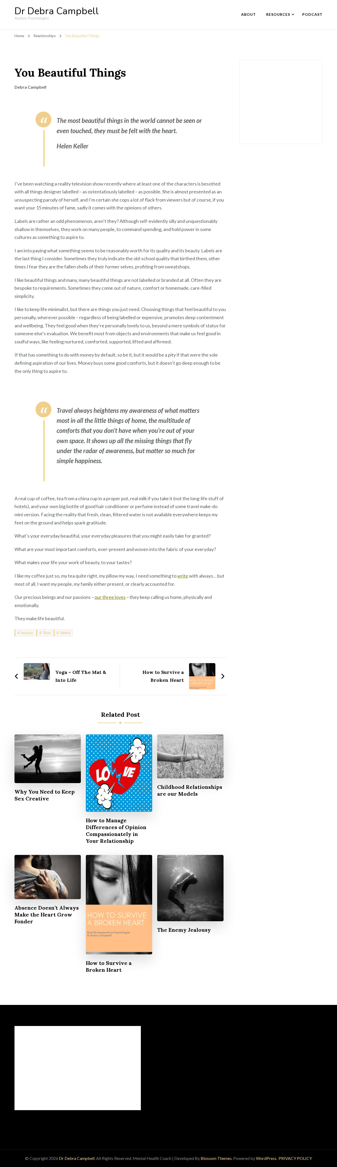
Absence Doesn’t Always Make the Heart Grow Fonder (46, 914)
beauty (27, 632)
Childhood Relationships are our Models (189, 790)
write (182, 576)
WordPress (266, 1158)
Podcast (312, 14)
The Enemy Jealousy (184, 929)
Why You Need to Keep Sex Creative (44, 795)
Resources (278, 14)
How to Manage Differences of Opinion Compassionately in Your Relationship (116, 830)
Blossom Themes (216, 1158)
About (248, 14)
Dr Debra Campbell (56, 11)
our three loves (110, 597)
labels (65, 632)
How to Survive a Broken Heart (109, 966)
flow (47, 632)
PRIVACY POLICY (295, 1158)
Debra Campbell (30, 86)
